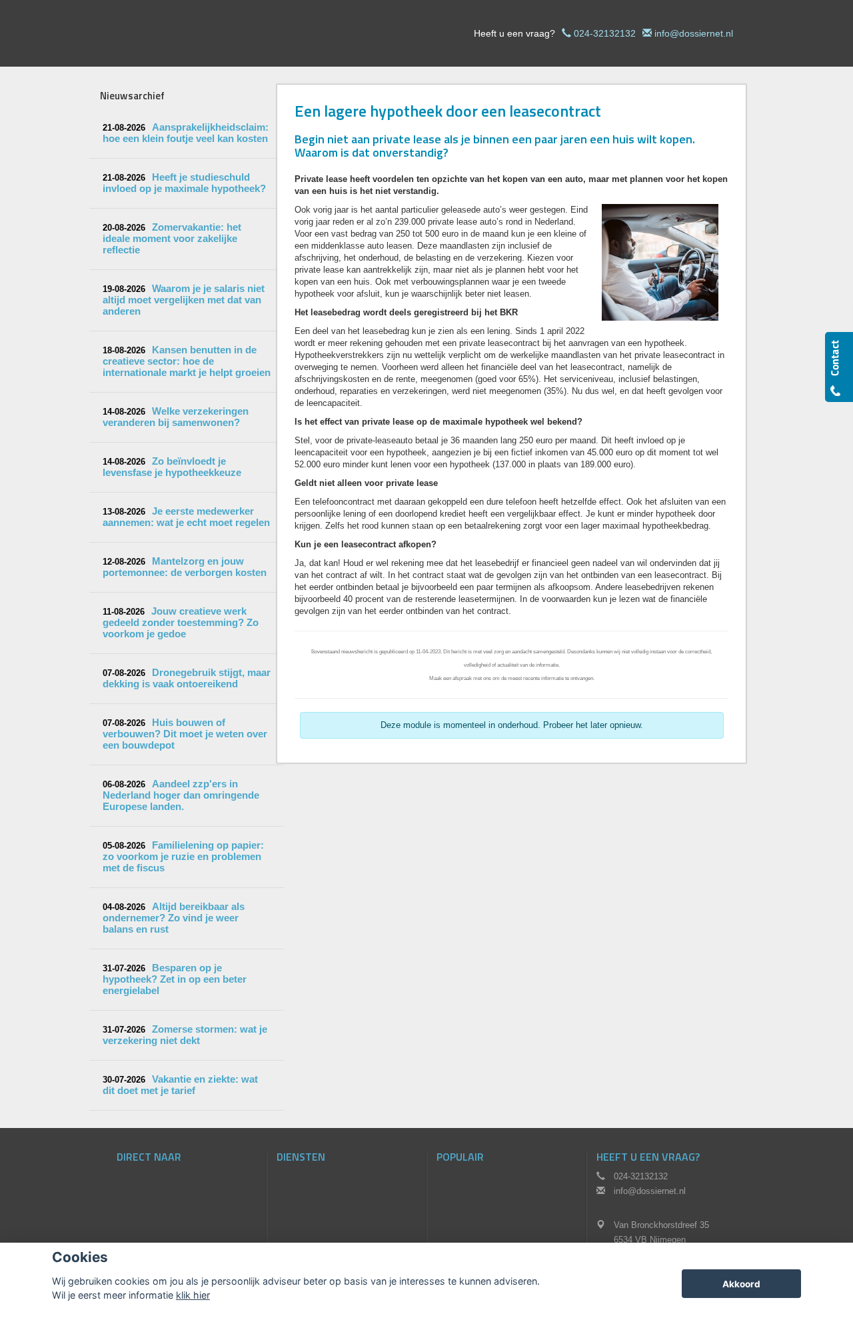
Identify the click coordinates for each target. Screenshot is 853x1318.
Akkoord (741, 1284)
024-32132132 (605, 33)
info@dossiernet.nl (693, 33)
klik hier (193, 1295)
